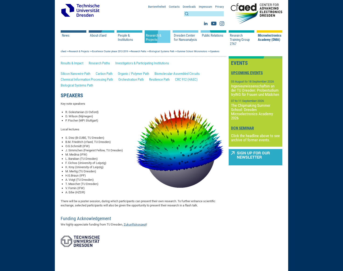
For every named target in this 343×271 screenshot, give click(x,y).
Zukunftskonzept (135, 224)
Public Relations (212, 35)
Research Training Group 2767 (240, 39)
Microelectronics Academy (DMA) (269, 37)
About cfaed (98, 35)
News (66, 35)
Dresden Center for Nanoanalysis (185, 37)
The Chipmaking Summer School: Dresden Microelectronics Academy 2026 (252, 111)
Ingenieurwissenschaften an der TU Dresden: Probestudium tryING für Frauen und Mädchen (255, 90)
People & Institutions (125, 37)
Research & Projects (153, 37)
